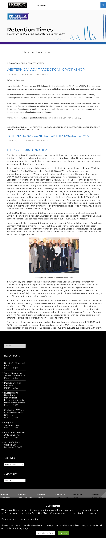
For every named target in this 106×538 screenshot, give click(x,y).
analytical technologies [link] (40, 127)
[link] (17, 5)
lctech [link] (17, 129)
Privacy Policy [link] (97, 497)
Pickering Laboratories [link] (35, 74)
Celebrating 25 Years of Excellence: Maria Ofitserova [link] (13, 412)
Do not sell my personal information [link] (20, 519)
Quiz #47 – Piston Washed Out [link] (12, 443)
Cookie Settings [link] (45, 533)
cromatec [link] (88, 127)
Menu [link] (43, 5)
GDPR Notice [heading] (53, 506)
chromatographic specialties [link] (21, 63)
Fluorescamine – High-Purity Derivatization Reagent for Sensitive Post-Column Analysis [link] (14, 398)
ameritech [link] (12, 127)
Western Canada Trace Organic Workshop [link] (46, 69)
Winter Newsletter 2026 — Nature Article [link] (14, 374)
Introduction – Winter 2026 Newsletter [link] (14, 433)
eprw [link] (97, 127)
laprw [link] (10, 129)
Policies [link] (95, 494)
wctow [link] (40, 63)
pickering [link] (26, 129)
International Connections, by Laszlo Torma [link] (48, 136)
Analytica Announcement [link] (11, 423)
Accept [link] (63, 533)
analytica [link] (22, 127)
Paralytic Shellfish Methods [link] (12, 384)
